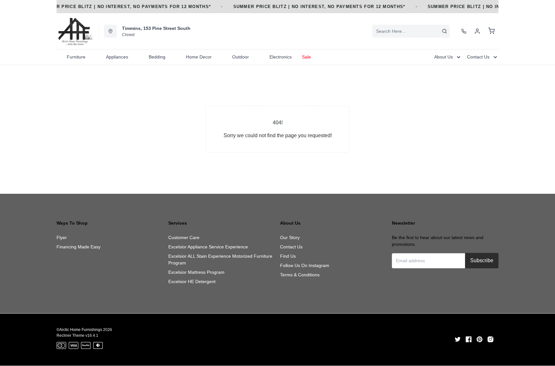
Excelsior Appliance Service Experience (208, 246)
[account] (477, 31)
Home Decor (199, 56)
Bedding (157, 56)
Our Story (290, 237)
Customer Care (183, 237)
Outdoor (240, 56)
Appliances (117, 56)
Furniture (76, 56)
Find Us (288, 256)
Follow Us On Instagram (304, 265)
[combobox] (411, 31)
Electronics (280, 56)
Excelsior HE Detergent (192, 281)
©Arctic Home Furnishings (79, 329)
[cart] (491, 31)
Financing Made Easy (79, 246)
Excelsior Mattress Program (196, 272)
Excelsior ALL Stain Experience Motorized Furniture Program (220, 259)
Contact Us (291, 246)
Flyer (62, 237)
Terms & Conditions (300, 274)
